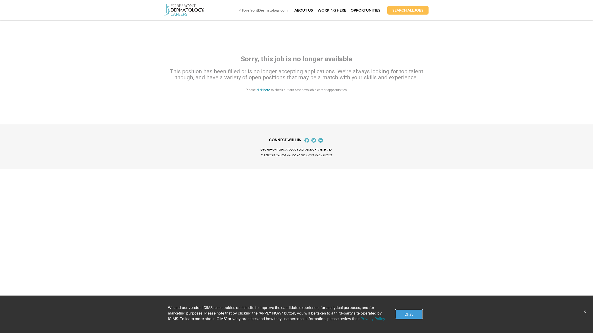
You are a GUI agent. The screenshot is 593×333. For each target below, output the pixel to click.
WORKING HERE (332, 10)
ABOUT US (303, 10)
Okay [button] (408, 314)
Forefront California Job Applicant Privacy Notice (296, 155)
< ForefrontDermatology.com (263, 10)
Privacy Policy (373, 318)
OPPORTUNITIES (365, 10)
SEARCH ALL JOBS (407, 10)
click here (263, 90)
